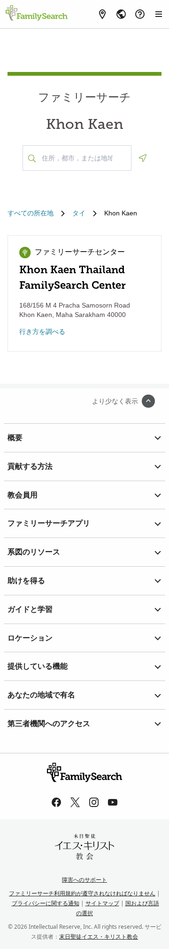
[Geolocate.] (142, 158)
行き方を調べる (42, 331)
